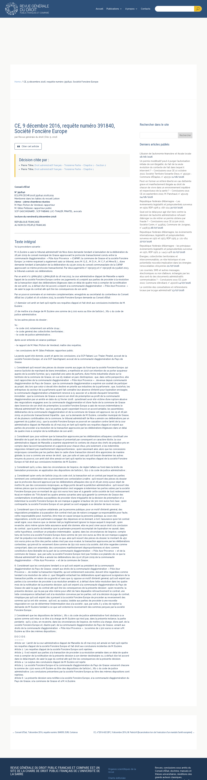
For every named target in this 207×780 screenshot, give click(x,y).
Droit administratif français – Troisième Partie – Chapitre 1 (64, 169)
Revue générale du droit (30, 137)
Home (18, 82)
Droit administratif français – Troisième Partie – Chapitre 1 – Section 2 (70, 165)
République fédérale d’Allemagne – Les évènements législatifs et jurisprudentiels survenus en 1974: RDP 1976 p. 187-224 (166, 204)
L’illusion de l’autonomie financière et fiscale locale (165, 153)
